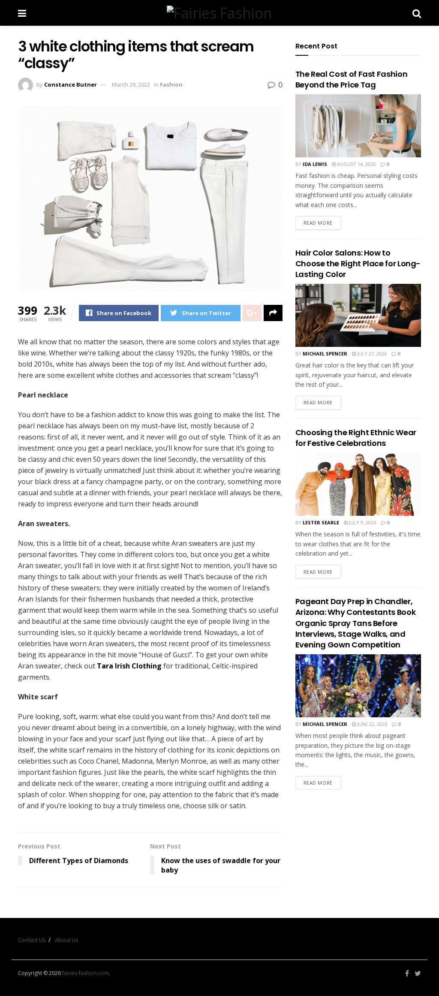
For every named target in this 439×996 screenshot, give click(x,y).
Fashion (171, 84)
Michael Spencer (325, 353)
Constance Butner (70, 84)
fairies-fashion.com (85, 973)
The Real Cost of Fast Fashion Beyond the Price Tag (351, 79)
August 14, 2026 (356, 164)
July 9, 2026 (362, 522)
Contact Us (32, 940)
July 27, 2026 (371, 353)
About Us (66, 940)
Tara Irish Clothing (130, 666)
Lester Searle (321, 522)
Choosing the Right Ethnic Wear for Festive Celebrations (355, 437)
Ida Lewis (315, 164)
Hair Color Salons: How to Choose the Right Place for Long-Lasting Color (358, 263)
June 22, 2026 (371, 724)
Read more (318, 223)
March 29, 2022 (131, 84)
